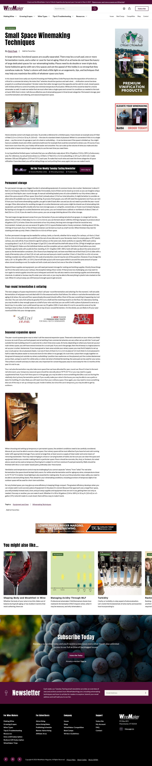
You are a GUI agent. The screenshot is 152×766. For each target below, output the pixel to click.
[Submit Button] (95, 8)
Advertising (40, 721)
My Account (100, 724)
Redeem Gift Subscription (14, 740)
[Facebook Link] (6, 761)
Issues (112, 16)
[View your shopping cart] (129, 8)
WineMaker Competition (74, 727)
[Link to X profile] (19, 761)
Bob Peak (12, 51)
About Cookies (82, 760)
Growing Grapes (25, 16)
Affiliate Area (41, 734)
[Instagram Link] (12, 761)
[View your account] (124, 8)
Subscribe (142, 8)
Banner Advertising (43, 730)
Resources (80, 16)
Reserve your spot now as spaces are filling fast (108, 2)
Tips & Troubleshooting (62, 16)
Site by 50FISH (93, 760)
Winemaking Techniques (41, 504)
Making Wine (9, 16)
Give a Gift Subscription (13, 737)
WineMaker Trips (11, 743)
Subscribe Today (76, 655)
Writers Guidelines (71, 734)
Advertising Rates (43, 724)
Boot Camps (120, 16)
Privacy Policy (71, 760)
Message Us (129, 729)
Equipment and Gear (21, 504)
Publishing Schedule (44, 727)
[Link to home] (16, 8)
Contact (145, 16)
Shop (139, 16)
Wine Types (42, 16)
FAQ (97, 727)
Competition (131, 16)
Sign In (83, 661)
